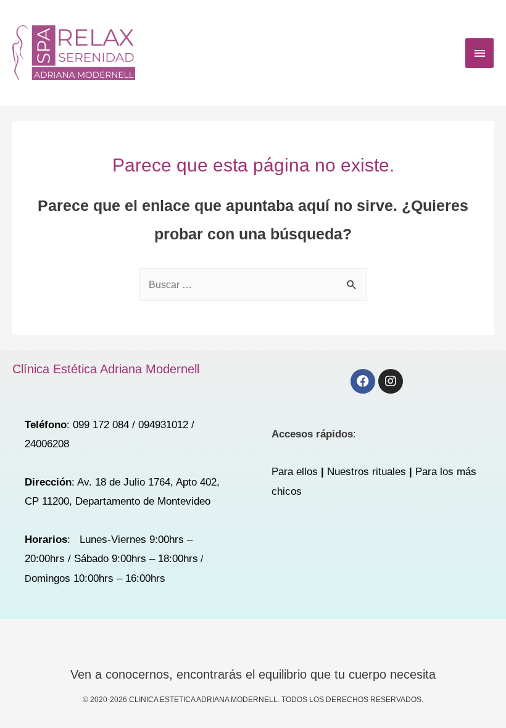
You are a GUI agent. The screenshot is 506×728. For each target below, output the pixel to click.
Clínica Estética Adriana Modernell (105, 369)
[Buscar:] (253, 284)
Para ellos (295, 472)
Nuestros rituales (366, 472)
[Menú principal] (479, 53)
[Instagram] (390, 381)
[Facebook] (362, 381)
